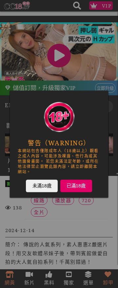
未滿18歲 (41, 185)
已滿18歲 (76, 185)
